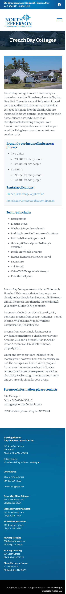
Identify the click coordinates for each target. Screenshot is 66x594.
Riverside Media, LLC (52, 591)
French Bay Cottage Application (25, 194)
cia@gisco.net (17, 487)
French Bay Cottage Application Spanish (30, 200)
